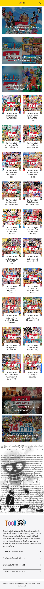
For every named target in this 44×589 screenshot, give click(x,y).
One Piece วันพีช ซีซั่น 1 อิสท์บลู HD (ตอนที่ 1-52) (32, 374)
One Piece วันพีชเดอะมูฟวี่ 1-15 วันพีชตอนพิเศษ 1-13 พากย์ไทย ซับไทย (22, 437)
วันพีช (33, 583)
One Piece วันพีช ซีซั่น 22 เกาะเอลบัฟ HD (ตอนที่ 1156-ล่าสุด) (22, 58)
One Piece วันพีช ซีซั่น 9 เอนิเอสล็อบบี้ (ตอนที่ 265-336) (32, 258)
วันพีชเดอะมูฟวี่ (22, 586)
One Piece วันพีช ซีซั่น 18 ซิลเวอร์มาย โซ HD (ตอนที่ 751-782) (11, 145)
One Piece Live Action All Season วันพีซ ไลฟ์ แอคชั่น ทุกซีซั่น (22, 408)
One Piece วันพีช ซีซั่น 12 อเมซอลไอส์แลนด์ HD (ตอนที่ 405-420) (11, 230)
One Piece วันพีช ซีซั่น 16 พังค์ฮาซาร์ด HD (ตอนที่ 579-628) (11, 173)
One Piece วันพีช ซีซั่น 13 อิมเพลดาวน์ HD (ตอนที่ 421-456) (32, 202)
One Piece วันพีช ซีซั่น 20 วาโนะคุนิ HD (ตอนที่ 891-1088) (11, 115)
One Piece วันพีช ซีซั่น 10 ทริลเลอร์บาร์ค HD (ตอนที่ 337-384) (11, 260)
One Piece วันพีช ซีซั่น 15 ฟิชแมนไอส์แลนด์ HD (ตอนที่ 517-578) (32, 173)
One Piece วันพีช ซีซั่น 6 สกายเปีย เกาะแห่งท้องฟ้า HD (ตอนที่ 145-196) (11, 319)
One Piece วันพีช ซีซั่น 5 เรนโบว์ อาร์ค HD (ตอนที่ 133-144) (32, 317)
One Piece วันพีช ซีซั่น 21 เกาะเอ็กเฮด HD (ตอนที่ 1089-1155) (22, 87)
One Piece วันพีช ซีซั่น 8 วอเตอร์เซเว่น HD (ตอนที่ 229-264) (11, 289)
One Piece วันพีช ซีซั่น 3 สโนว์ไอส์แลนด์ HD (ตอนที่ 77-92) (32, 347)
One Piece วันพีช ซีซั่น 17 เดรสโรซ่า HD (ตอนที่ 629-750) (32, 145)
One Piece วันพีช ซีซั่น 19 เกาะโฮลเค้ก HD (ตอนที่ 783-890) (32, 117)
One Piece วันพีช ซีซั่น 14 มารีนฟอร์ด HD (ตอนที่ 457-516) (11, 202)
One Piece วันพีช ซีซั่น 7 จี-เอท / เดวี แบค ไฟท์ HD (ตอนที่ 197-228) (32, 289)
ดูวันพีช (38, 583)
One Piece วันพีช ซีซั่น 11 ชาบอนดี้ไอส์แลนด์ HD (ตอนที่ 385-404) (32, 230)
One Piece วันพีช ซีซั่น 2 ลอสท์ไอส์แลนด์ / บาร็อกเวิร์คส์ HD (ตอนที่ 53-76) (11, 375)
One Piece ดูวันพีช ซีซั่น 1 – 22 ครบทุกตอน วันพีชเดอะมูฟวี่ (22, 28)
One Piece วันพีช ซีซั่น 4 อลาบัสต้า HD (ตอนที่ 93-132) (11, 347)
